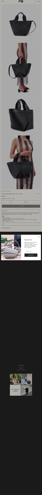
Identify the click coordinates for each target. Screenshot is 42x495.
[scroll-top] (39, 492)
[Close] (38, 236)
